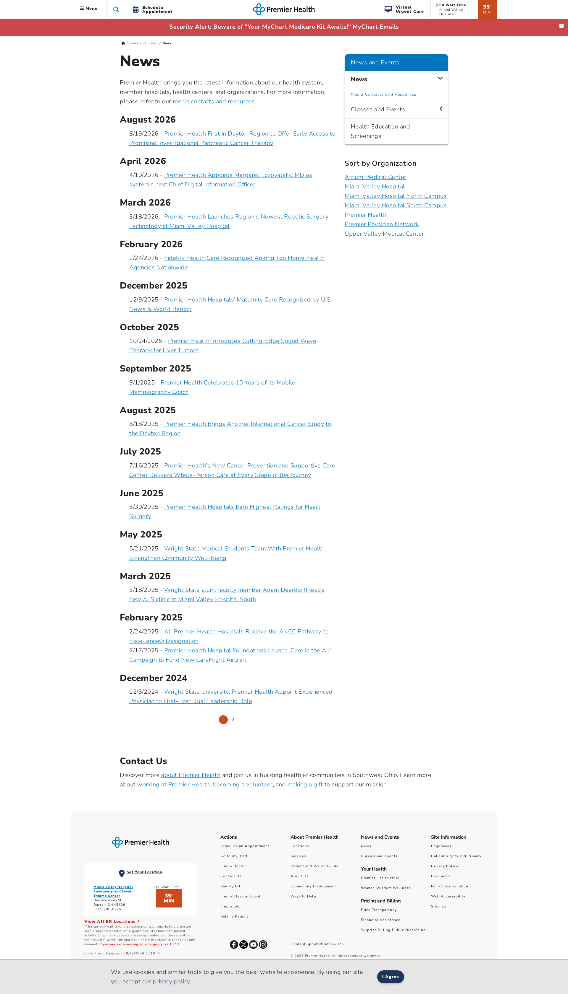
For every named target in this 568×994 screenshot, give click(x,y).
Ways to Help (303, 896)
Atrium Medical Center (375, 177)
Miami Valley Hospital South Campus (396, 205)
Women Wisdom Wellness (386, 888)
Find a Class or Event (240, 896)
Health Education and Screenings (380, 131)
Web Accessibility (448, 896)
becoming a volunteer (243, 784)
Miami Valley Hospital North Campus (396, 196)
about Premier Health (190, 775)
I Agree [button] (390, 977)
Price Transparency (379, 909)
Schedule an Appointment (244, 846)
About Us (300, 876)
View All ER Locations (110, 921)
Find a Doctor (233, 866)
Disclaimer (441, 876)
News (359, 79)
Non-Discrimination (449, 886)
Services (298, 856)
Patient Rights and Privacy (456, 856)
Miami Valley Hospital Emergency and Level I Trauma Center (113, 891)
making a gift (305, 784)
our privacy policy (166, 981)
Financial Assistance (380, 920)
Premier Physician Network (382, 224)
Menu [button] (91, 8)
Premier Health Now (380, 878)
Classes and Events (378, 109)
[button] (116, 9)
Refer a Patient (234, 916)
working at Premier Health (173, 784)
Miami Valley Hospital (375, 186)
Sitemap (438, 906)
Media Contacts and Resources (384, 94)
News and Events (143, 43)
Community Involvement (313, 886)
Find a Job (230, 906)
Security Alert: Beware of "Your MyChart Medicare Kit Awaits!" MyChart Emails (284, 27)
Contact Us (230, 876)
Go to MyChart (234, 856)
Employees (441, 846)
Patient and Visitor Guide (314, 866)
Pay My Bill (231, 886)
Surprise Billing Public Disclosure (393, 930)
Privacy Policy (444, 866)
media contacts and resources (214, 101)
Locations (300, 846)
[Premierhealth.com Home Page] (123, 43)
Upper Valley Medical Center (384, 234)
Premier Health (365, 215)
